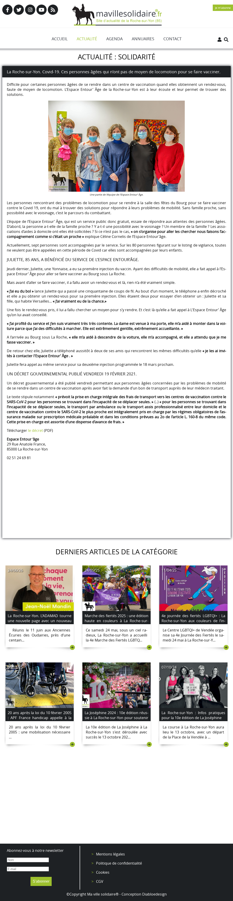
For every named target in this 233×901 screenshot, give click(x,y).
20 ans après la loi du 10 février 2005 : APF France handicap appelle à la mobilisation (39, 717)
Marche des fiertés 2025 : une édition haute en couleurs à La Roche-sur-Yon (116, 620)
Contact (172, 38)
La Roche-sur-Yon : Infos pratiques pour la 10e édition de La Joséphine (193, 715)
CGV (99, 881)
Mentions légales (110, 854)
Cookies (102, 872)
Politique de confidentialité (119, 863)
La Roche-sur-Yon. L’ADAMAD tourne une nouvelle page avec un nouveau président (39, 620)
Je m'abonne (223, 8)
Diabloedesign (154, 894)
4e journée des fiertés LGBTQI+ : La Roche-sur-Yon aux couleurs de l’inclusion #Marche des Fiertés (193, 620)
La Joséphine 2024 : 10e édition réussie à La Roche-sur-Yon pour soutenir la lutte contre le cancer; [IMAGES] (116, 717)
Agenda (114, 38)
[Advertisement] (116, 803)
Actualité (87, 38)
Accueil (60, 38)
